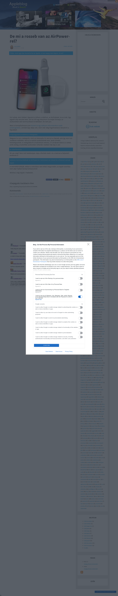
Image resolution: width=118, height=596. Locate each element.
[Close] (89, 244)
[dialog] (59, 298)
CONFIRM (46, 345)
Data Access (59, 351)
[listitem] (59, 274)
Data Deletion (49, 351)
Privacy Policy (69, 351)
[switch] (80, 278)
